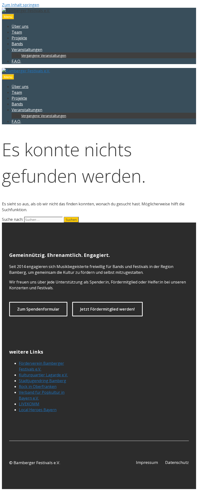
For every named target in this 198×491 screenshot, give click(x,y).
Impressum (147, 462)
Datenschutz (177, 462)
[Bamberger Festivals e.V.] (26, 71)
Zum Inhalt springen (20, 4)
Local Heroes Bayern (38, 409)
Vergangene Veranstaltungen (43, 55)
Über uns (20, 26)
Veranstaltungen (27, 49)
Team (17, 32)
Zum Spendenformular (38, 309)
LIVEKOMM (29, 404)
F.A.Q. (16, 61)
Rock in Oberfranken (38, 386)
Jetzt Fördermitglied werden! (107, 309)
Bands (17, 43)
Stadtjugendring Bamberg (42, 380)
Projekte (19, 38)
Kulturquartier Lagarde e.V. (43, 375)
